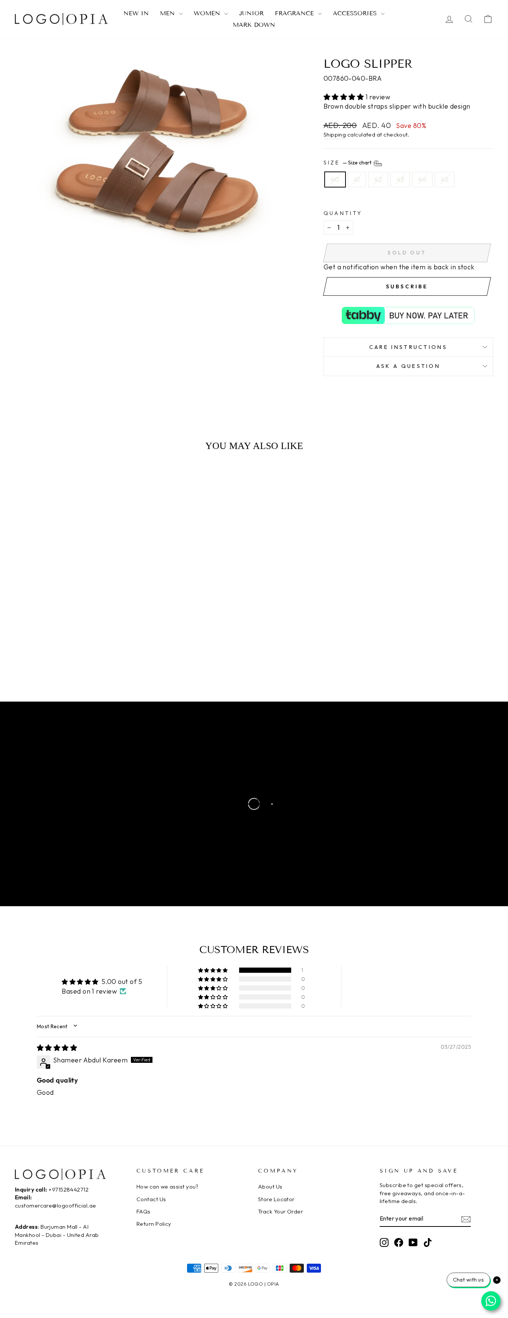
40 (335, 179)
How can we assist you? (167, 1186)
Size (348, 162)
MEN (168, 13)
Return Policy (153, 1223)
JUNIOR (251, 13)
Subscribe (407, 286)
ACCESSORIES (356, 13)
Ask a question (408, 366)
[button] (345, 97)
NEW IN (136, 13)
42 (378, 179)
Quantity (343, 213)
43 (400, 179)
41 (357, 179)
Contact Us (151, 1199)
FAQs (143, 1211)
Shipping (335, 134)
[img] (57, 1047)
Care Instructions (408, 347)
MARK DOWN (254, 24)
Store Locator (276, 1199)
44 (422, 179)
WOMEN (208, 13)
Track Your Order (280, 1211)
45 (444, 179)
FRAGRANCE (295, 13)
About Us (270, 1186)
